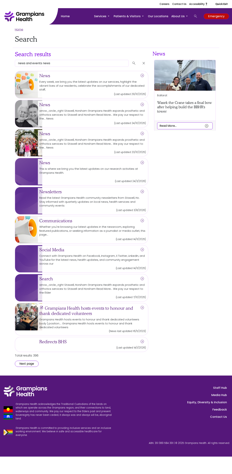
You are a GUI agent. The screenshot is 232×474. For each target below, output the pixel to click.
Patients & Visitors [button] (127, 16)
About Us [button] (178, 16)
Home (65, 16)
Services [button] (100, 16)
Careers (164, 4)
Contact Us (179, 4)
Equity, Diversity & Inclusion (207, 402)
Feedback (219, 409)
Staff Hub (220, 388)
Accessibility (198, 4)
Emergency (216, 16)
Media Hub (219, 395)
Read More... (184, 125)
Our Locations (158, 16)
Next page (26, 364)
